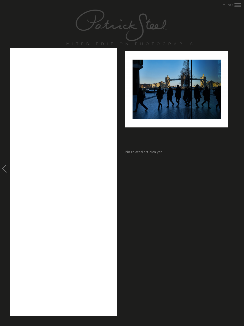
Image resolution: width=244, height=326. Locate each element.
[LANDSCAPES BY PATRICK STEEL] (122, 26)
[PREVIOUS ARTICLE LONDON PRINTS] (5, 169)
